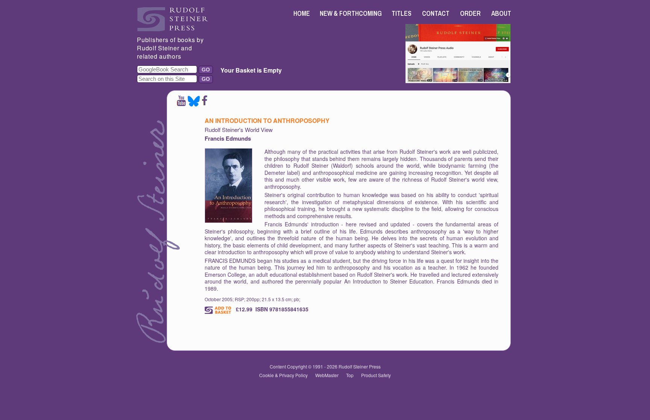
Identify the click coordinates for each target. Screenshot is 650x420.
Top (350, 375)
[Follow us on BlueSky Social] (194, 104)
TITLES (402, 13)
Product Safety (376, 375)
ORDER (470, 13)
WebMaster (327, 375)
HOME (301, 13)
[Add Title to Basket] (219, 310)
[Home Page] (172, 29)
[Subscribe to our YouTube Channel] (181, 104)
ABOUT (501, 13)
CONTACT (436, 13)
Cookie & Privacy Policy (283, 375)
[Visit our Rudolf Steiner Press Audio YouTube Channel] (457, 80)
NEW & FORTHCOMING (351, 13)
